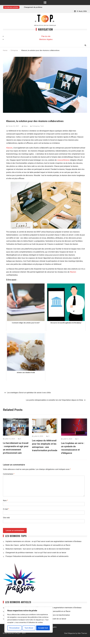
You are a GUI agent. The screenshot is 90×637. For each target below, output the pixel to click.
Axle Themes (82, 633)
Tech (42, 126)
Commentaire (8, 474)
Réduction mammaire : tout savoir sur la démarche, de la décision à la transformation (37, 549)
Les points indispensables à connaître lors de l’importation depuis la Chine (54, 400)
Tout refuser (29, 628)
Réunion (73, 272)
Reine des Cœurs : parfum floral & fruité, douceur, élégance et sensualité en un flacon (37, 545)
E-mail (6, 509)
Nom (5, 500)
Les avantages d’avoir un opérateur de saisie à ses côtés (29, 393)
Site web (6, 518)
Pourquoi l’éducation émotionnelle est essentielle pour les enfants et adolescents (36, 556)
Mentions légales (46, 39)
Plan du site (45, 36)
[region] (28, 620)
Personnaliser (14, 628)
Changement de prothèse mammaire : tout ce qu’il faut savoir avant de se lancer (35, 553)
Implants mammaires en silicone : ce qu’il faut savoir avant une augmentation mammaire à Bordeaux (43, 541)
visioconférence (63, 160)
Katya (26, 126)
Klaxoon (9, 148)
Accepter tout (43, 628)
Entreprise (36, 126)
